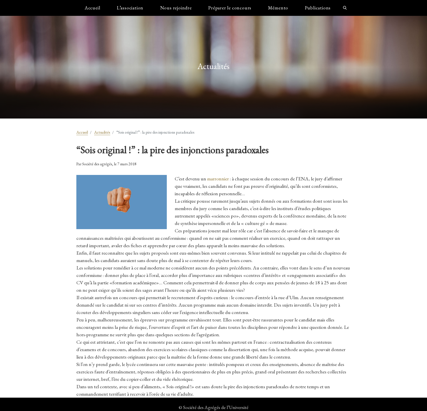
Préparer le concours (229, 8)
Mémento (278, 8)
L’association (130, 8)
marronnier (218, 178)
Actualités (102, 132)
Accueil (92, 8)
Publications (318, 8)
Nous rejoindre (176, 8)
